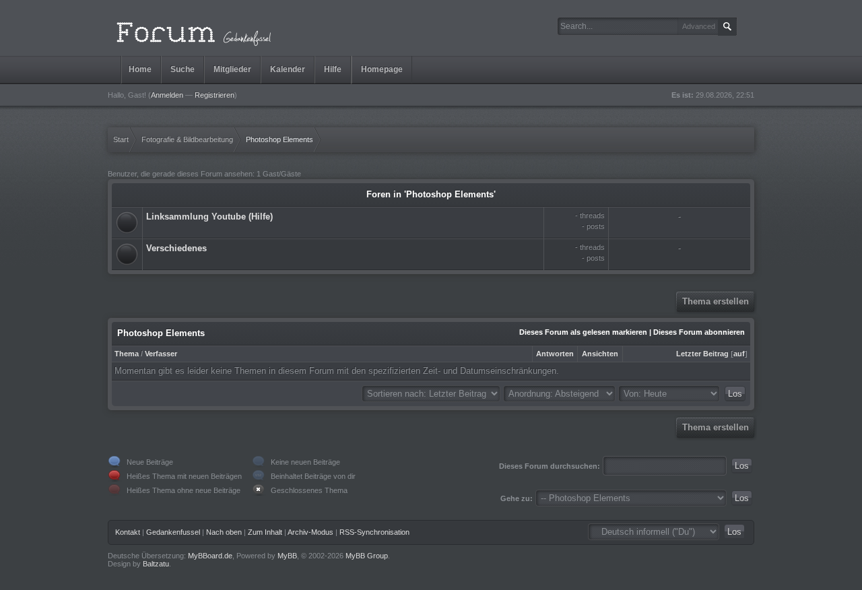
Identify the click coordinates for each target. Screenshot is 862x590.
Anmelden (167, 95)
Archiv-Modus (310, 532)
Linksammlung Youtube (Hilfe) (209, 216)
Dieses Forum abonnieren (699, 332)
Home (140, 69)
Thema (126, 354)
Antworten (555, 354)
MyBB (287, 556)
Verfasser (161, 354)
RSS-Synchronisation (374, 532)
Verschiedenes (176, 248)
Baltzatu (156, 564)
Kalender (287, 69)
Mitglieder (232, 69)
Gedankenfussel (173, 532)
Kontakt (127, 532)
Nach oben (224, 532)
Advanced (698, 26)
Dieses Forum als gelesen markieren (583, 332)
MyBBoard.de (210, 556)
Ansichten (600, 354)
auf (739, 354)
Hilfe (332, 69)
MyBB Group (366, 556)
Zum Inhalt (265, 532)
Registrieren (214, 95)
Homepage (382, 69)
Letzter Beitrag (702, 354)
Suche (182, 69)
